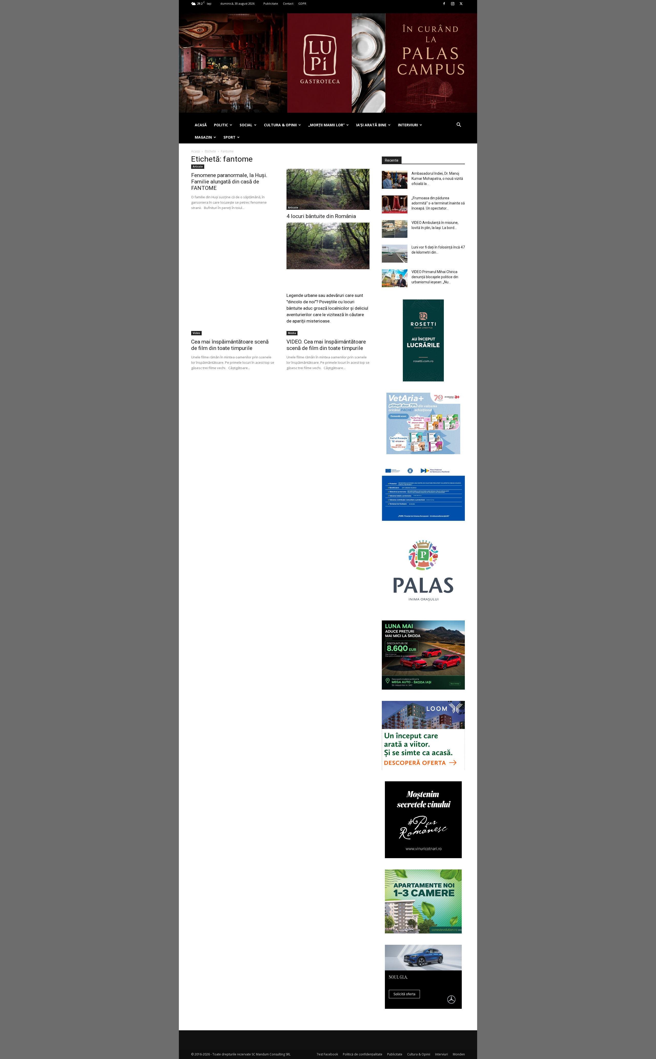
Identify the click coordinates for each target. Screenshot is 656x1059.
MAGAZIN (203, 137)
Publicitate (270, 3)
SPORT (229, 137)
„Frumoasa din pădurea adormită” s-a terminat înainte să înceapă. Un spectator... (438, 203)
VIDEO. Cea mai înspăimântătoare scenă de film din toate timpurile (326, 345)
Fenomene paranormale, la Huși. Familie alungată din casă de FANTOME (229, 181)
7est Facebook (327, 1054)
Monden (459, 1054)
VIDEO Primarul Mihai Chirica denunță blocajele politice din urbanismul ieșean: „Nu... (435, 277)
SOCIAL (246, 124)
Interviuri (441, 1054)
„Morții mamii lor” (326, 124)
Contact (288, 3)
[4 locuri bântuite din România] (328, 189)
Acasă (195, 151)
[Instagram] (452, 3)
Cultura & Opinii (418, 1054)
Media (292, 333)
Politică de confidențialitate (362, 1054)
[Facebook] (444, 3)
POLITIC (221, 124)
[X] (461, 3)
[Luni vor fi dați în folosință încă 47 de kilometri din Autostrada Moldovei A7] (394, 254)
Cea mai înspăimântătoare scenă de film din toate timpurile (230, 345)
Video (196, 333)
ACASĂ (201, 124)
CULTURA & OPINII (280, 124)
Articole (198, 166)
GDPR (302, 3)
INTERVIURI (408, 124)
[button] (459, 125)
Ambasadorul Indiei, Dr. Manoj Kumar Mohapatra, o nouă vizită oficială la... (437, 178)
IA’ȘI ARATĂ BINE (371, 124)
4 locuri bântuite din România (321, 216)
